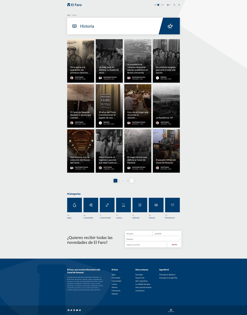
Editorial (115, 294)
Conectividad (116, 281)
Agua (113, 274)
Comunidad (116, 278)
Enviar (174, 244)
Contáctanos (140, 291)
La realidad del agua (142, 284)
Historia (114, 287)
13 (128, 181)
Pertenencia (116, 291)
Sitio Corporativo (141, 281)
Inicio (68, 15)
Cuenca (114, 284)
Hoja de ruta (139, 278)
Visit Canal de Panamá (143, 287)
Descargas (139, 274)
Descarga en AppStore (167, 274)
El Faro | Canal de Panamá (74, 4)
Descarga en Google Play (168, 278)
